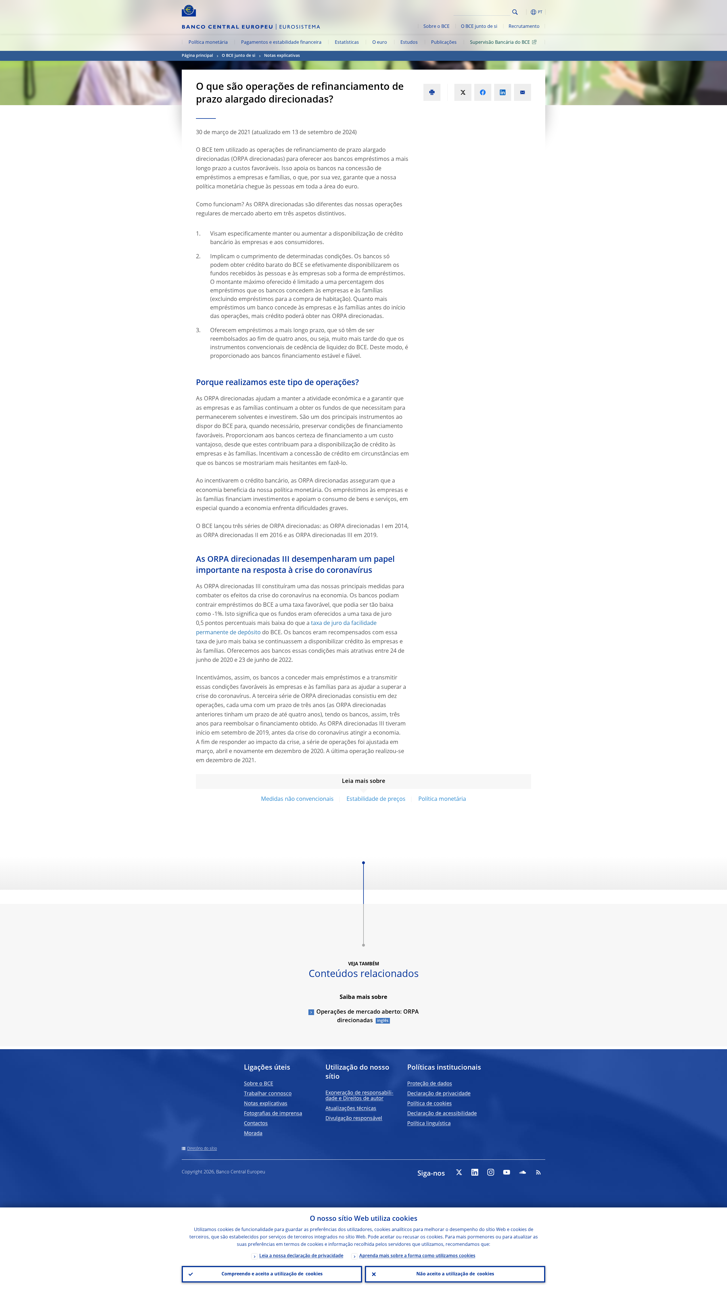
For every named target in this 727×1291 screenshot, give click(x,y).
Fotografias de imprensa (273, 1113)
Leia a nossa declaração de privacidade (301, 1256)
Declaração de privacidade (439, 1093)
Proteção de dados (429, 1083)
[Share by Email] (522, 92)
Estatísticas (347, 42)
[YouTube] (506, 1172)
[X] (459, 1172)
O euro (379, 42)
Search (515, 12)
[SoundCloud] (522, 1172)
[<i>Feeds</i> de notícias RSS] (538, 1172)
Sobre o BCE (436, 26)
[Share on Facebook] (482, 92)
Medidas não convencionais (297, 799)
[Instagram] (491, 1172)
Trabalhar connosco (268, 1093)
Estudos (409, 42)
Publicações (444, 42)
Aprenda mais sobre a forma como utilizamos (417, 1256)
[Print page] (431, 92)
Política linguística (429, 1123)
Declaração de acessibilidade (442, 1113)
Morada (253, 1133)
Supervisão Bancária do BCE (500, 42)
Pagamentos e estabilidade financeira (281, 42)
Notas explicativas (282, 56)
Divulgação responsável (353, 1118)
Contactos (256, 1123)
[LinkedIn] (475, 1172)
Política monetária (208, 42)
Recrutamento (524, 26)
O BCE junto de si (479, 26)
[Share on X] (462, 92)
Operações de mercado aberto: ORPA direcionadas (367, 1016)
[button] (525, 12)
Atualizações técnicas (350, 1108)
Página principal (197, 56)
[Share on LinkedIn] (502, 92)
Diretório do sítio (202, 1149)
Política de (429, 1103)
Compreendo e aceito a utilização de (272, 1274)
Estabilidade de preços (376, 799)
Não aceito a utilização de (455, 1274)
